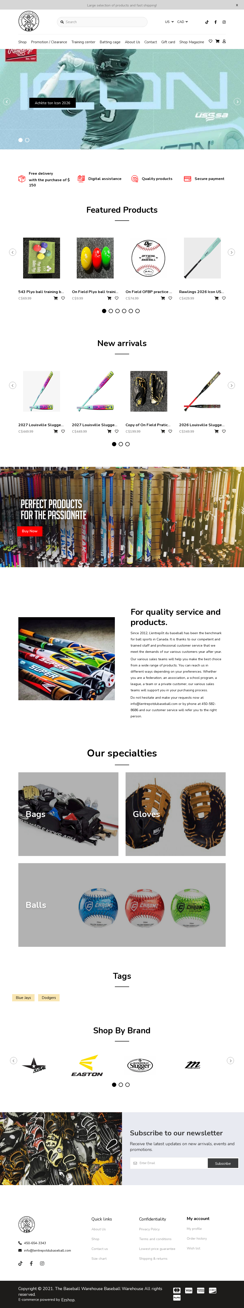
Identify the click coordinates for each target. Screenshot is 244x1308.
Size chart (99, 1258)
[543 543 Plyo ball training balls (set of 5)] (41, 258)
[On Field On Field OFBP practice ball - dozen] (148, 258)
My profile (194, 1228)
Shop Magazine (191, 42)
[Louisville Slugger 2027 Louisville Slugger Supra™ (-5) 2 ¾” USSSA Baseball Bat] (41, 391)
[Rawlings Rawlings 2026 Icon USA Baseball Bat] (202, 258)
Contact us (100, 1249)
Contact (150, 42)
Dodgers (49, 997)
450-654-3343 (35, 1243)
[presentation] (6, 101)
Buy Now (56, 122)
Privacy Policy (149, 1229)
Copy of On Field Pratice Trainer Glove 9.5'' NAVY (171, 425)
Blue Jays (23, 997)
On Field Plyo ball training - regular (104, 291)
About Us (132, 42)
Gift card (168, 42)
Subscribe (223, 1163)
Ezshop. (68, 1300)
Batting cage (110, 42)
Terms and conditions (155, 1239)
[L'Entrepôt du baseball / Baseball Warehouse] (28, 30)
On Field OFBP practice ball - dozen (159, 291)
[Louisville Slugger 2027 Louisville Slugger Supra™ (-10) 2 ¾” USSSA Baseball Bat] (95, 391)
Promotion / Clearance (49, 42)
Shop (22, 42)
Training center (83, 42)
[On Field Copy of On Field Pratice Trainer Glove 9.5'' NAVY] (148, 391)
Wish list (193, 1248)
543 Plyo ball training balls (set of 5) (52, 291)
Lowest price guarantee (157, 1249)
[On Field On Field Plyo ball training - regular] (95, 258)
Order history (197, 1238)
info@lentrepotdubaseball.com (47, 1250)
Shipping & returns (153, 1258)
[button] (20, 140)
